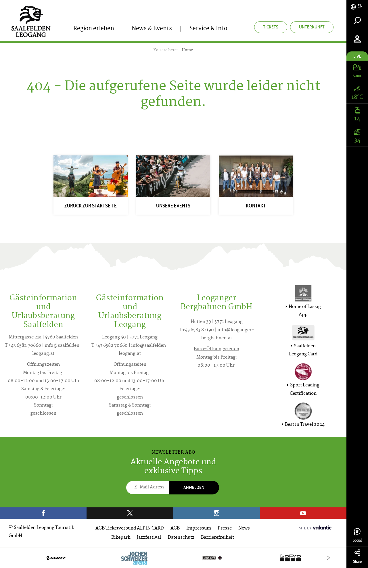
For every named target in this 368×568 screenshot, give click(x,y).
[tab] (357, 6)
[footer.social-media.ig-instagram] (216, 513)
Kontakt (256, 206)
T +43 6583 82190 (196, 330)
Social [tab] (357, 540)
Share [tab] (357, 561)
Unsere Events (173, 206)
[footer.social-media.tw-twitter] (130, 513)
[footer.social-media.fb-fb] (43, 513)
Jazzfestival (149, 537)
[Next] (328, 557)
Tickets (270, 27)
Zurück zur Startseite (90, 206)
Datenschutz (181, 537)
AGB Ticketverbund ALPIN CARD (129, 528)
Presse (225, 528)
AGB (175, 528)
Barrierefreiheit (217, 537)
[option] (173, 558)
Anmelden (193, 487)
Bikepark (120, 537)
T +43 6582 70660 (23, 345)
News (244, 528)
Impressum (198, 528)
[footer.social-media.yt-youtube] (303, 513)
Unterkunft (312, 27)
